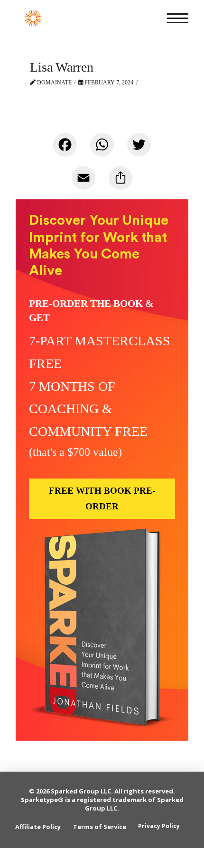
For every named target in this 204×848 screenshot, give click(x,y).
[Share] (120, 182)
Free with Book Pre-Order (102, 498)
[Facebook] (65, 149)
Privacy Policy (159, 826)
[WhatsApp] (102, 149)
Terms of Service (99, 826)
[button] (177, 18)
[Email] (83, 182)
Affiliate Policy (38, 826)
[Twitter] (139, 149)
